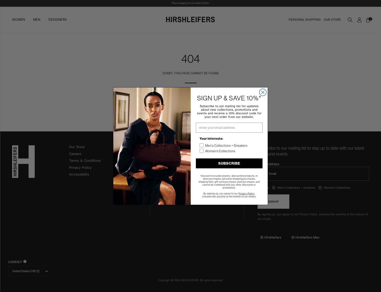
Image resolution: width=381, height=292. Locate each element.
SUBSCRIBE (229, 163)
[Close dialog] (262, 92)
